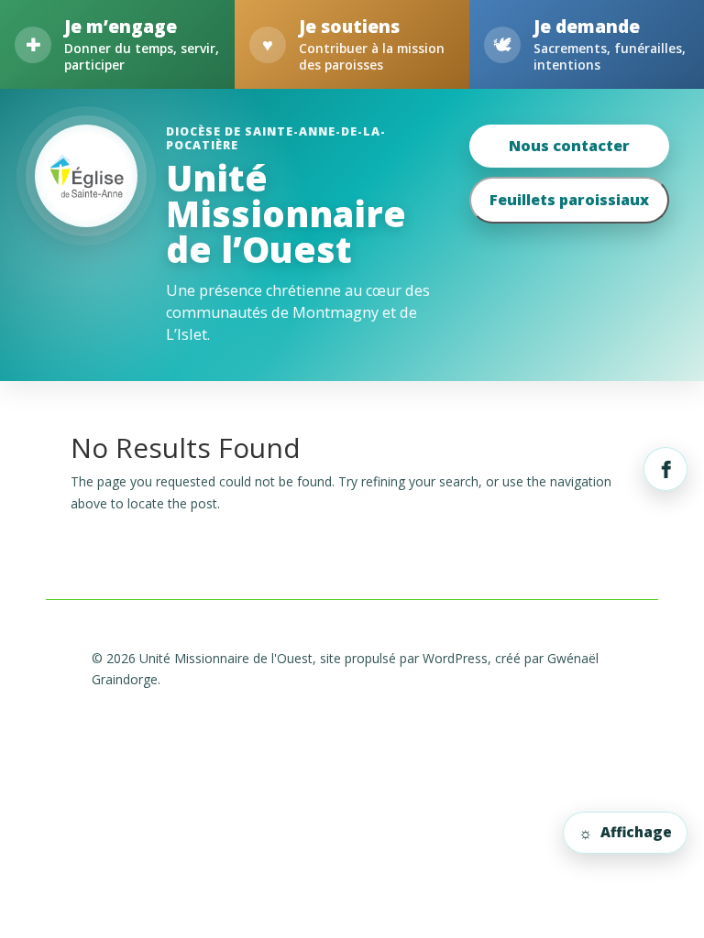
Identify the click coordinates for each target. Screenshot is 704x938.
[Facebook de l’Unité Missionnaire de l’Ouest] (666, 469)
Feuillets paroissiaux (569, 200)
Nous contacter (569, 146)
